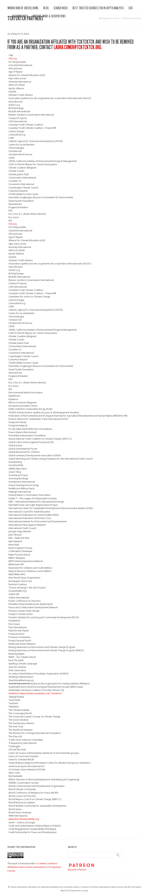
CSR (130, 8)
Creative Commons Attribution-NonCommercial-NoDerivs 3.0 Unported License (34, 867)
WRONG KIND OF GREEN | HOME (23, 8)
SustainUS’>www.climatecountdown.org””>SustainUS (35, 693)
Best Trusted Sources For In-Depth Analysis (98, 8)
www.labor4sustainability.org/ (24, 819)
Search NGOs (60, 8)
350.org (13, 58)
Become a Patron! (77, 869)
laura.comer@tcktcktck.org (77, 47)
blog (46, 8)
